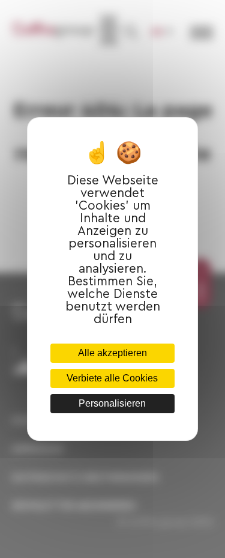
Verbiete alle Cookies (112, 378)
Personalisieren (112, 403)
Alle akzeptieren (112, 353)
